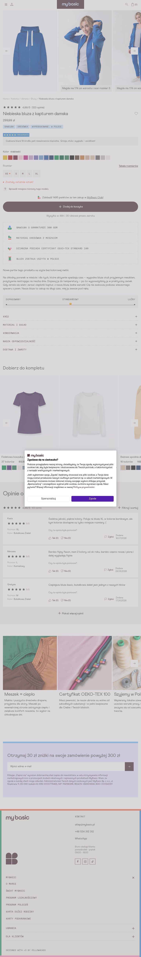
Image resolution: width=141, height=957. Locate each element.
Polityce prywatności (83, 487)
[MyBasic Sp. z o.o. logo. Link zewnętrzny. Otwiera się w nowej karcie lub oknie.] (35, 455)
